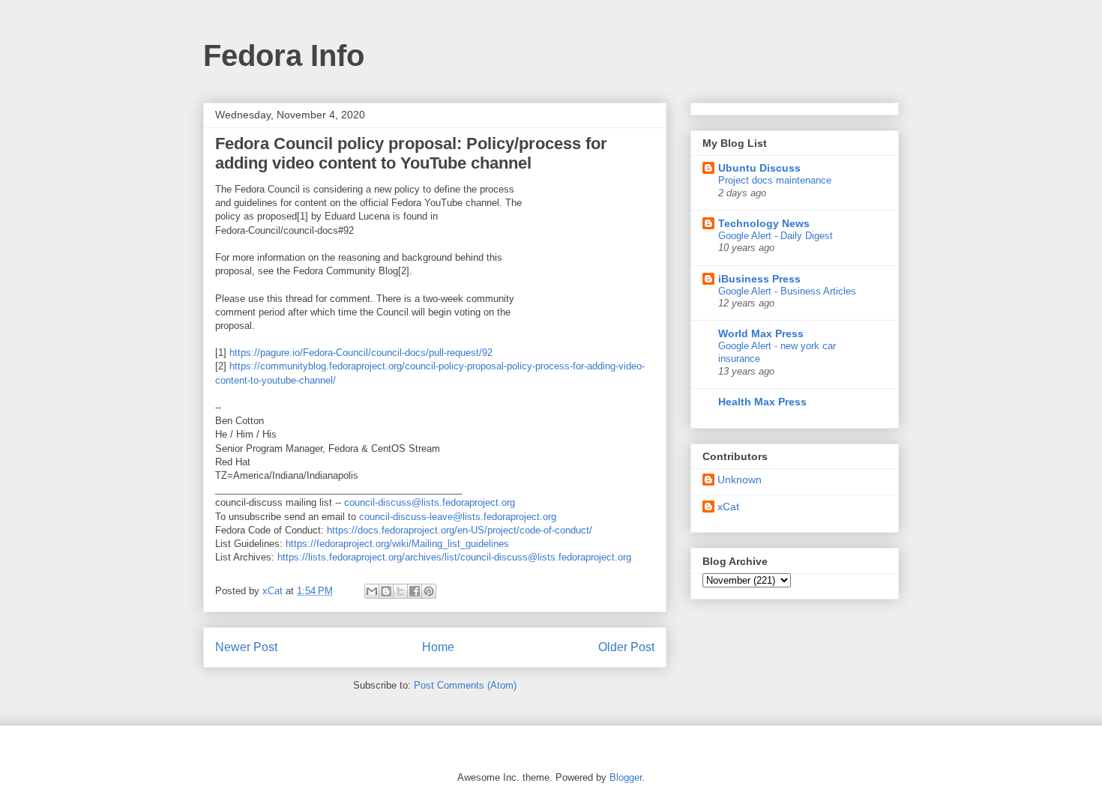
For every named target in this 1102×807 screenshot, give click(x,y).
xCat (728, 507)
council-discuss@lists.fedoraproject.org (429, 502)
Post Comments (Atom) (465, 685)
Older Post (626, 647)
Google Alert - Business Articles (787, 291)
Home (438, 647)
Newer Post (246, 647)
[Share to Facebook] (414, 591)
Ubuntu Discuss (759, 168)
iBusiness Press (759, 279)
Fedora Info (283, 55)
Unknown (739, 480)
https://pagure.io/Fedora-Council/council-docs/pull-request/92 (361, 352)
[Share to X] (400, 591)
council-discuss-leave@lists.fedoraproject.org (457, 516)
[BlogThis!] (386, 591)
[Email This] (371, 591)
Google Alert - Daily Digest (775, 235)
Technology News (764, 223)
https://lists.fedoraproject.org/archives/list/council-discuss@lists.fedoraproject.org (454, 557)
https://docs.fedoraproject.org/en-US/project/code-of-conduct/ (459, 530)
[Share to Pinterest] (428, 591)
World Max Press (761, 333)
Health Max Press (762, 402)
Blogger (625, 777)
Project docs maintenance (774, 180)
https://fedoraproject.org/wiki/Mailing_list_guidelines (397, 543)
